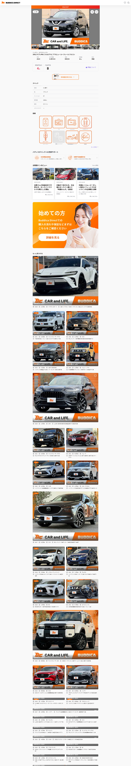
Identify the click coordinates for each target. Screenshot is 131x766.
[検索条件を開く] (128, 2)
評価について (92, 67)
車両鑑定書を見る (66, 77)
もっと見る (95, 165)
